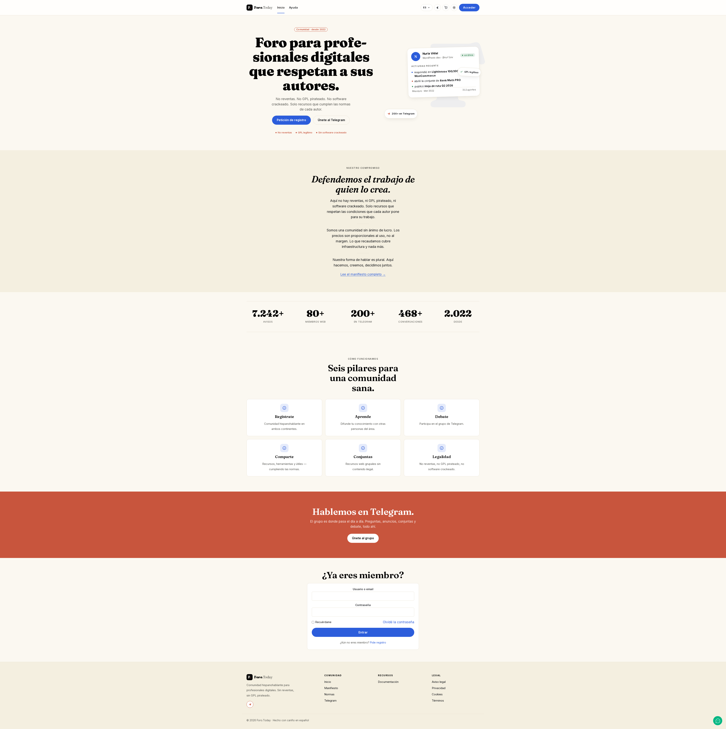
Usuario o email (363, 589)
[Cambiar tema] (454, 7)
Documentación (388, 682)
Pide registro (378, 642)
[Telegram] (250, 704)
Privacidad (438, 688)
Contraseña (363, 605)
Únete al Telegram (331, 120)
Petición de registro (291, 120)
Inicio (281, 7)
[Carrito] (445, 7)
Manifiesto (331, 688)
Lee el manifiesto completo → (363, 274)
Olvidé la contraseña (398, 622)
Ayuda (293, 7)
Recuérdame (323, 622)
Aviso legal (439, 682)
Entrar (363, 632)
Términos (438, 700)
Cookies (437, 694)
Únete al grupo (363, 538)
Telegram (330, 700)
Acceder (469, 7)
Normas (329, 694)
